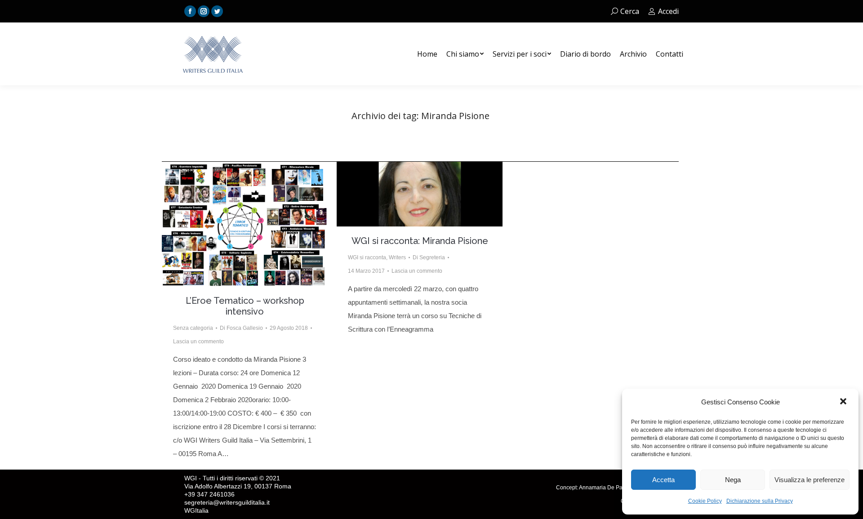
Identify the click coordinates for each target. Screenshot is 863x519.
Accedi (668, 11)
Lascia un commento (198, 341)
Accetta (663, 480)
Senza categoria (193, 328)
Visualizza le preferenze (809, 480)
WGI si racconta (367, 257)
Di (241, 328)
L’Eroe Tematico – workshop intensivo (245, 306)
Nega (733, 480)
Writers (397, 257)
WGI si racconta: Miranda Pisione (419, 240)
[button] (844, 402)
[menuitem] (427, 54)
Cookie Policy (705, 501)
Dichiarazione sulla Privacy (759, 501)
